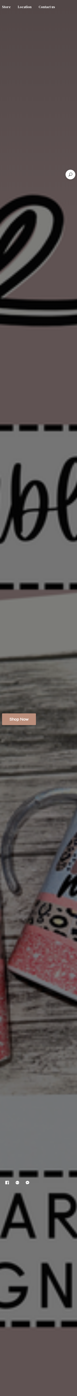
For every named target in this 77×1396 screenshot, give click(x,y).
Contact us (47, 7)
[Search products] (70, 174)
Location (25, 7)
